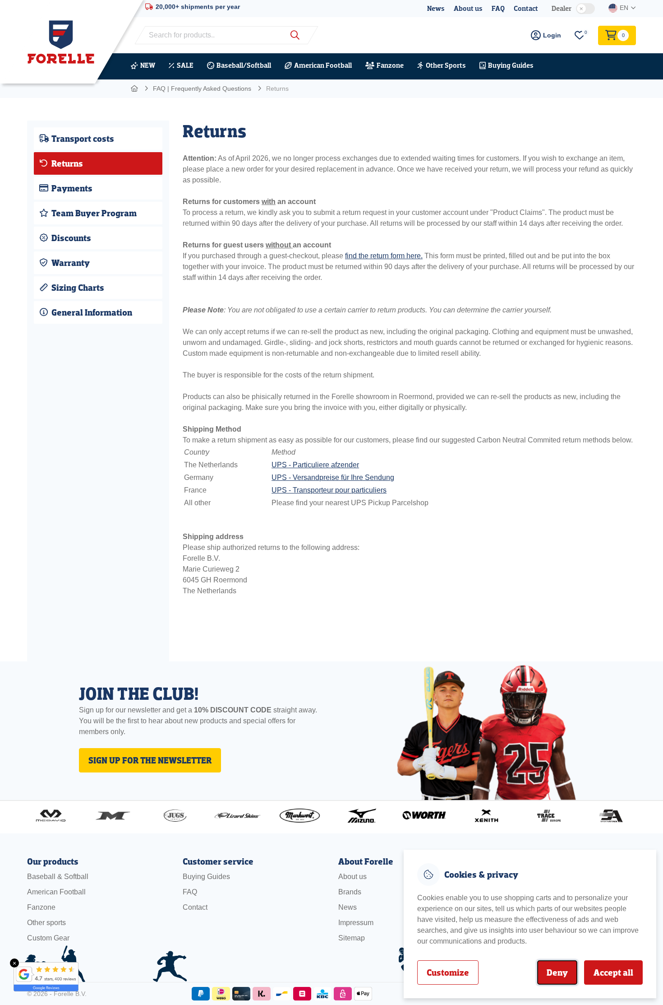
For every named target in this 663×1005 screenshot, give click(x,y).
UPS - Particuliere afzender (315, 465)
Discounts (71, 238)
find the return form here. (384, 256)
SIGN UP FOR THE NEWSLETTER (150, 760)
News (436, 8)
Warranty (70, 262)
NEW (147, 65)
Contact (526, 8)
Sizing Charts (77, 287)
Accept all (613, 972)
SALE (185, 65)
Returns (67, 163)
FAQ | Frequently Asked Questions (202, 88)
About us (468, 8)
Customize (448, 972)
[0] (580, 35)
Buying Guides (511, 65)
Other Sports (446, 65)
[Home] (135, 88)
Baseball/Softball (243, 65)
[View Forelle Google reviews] (41, 976)
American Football (323, 65)
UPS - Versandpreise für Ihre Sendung (333, 477)
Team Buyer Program (94, 213)
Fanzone (390, 65)
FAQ (498, 8)
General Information (91, 312)
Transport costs (82, 138)
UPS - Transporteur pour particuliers (329, 490)
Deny (557, 972)
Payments (71, 188)
